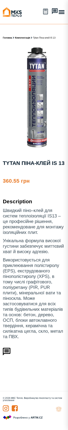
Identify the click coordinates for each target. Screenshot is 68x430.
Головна (7, 37)
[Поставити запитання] (55, 11)
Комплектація (22, 37)
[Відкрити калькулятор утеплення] (46, 12)
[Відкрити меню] (61, 12)
